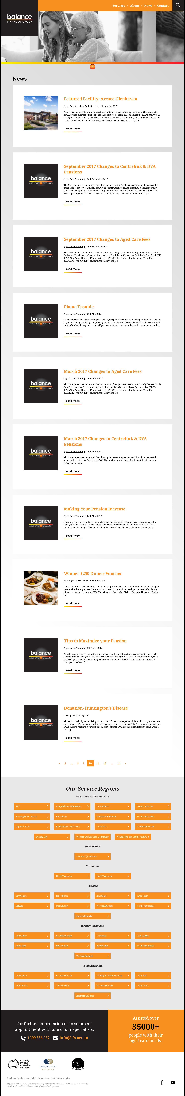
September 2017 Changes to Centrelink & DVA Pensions (110, 169)
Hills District (143, 935)
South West (101, 826)
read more (73, 128)
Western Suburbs (104, 905)
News (148, 6)
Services (119, 6)
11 (97, 763)
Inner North (62, 895)
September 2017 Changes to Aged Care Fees (107, 239)
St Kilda (19, 905)
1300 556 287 (39, 1037)
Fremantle (101, 935)
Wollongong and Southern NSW (132, 836)
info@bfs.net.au (74, 1037)
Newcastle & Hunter (106, 816)
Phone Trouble (79, 306)
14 (118, 763)
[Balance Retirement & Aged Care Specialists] (19, 18)
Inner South (142, 895)
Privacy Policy (63, 1078)
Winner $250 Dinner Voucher (93, 573)
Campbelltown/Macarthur (68, 806)
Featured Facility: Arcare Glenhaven (100, 99)
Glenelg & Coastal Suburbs (109, 975)
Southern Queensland (86, 856)
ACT (18, 806)
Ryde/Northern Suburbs (67, 826)
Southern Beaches (145, 826)
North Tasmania (64, 876)
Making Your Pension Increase (94, 509)
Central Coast (102, 806)
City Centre (21, 895)
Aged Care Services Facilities (79, 106)
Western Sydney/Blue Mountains (92, 836)
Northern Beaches (145, 816)
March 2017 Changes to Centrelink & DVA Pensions (105, 441)
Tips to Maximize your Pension (95, 640)
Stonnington (62, 905)
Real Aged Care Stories (76, 580)
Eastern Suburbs (145, 806)
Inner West (61, 816)
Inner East (101, 895)
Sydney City (41, 836)
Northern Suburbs (145, 905)
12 (104, 763)
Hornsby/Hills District (26, 816)
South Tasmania (104, 876)
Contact (163, 6)
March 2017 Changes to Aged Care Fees (103, 371)
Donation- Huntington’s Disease (96, 708)
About (134, 6)
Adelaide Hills (63, 985)
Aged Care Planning (74, 179)
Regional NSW (23, 826)
